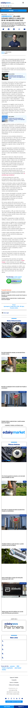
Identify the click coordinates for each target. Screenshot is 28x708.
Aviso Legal (6, 312)
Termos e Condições (14, 682)
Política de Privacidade (14, 685)
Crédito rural (13, 306)
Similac (4, 669)
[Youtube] (22, 698)
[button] (3, 29)
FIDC (18, 306)
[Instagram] (19, 698)
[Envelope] (5, 698)
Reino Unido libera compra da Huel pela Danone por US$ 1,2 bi (12, 578)
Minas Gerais (4, 14)
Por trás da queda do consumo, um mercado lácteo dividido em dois (13, 476)
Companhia (14, 680)
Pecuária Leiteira (14, 308)
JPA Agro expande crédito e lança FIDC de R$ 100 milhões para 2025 (13, 18)
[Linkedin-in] (16, 698)
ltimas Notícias (14, 444)
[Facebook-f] (11, 698)
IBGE (18, 666)
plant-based (18, 668)
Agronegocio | (7, 16)
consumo (12, 666)
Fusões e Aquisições (7, 668)
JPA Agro (22, 306)
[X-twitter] (14, 698)
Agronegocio (7, 306)
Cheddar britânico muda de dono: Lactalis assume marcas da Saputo (13, 544)
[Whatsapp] (8, 698)
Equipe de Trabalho (14, 677)
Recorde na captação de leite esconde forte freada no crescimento (13, 510)
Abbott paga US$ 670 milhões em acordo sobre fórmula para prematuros (12, 612)
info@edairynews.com (13, 688)
